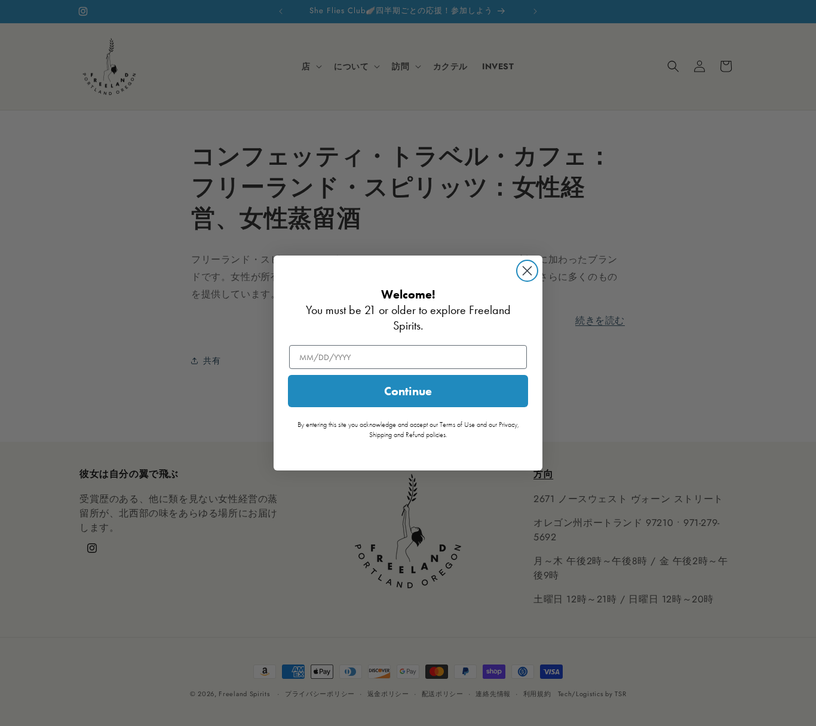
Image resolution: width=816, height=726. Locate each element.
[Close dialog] (527, 270)
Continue (408, 391)
